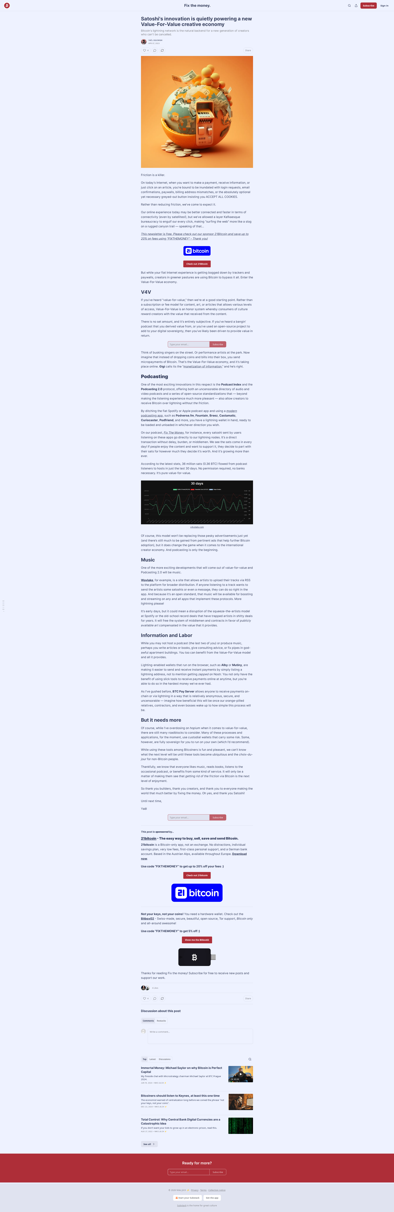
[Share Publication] (356, 5)
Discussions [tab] (164, 1059)
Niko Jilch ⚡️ (160, 1083)
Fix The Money (174, 432)
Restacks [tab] (161, 1020)
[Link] (136, 291)
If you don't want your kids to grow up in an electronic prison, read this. (179, 1127)
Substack (181, 1205)
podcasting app (152, 415)
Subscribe (368, 5)
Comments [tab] (148, 1020)
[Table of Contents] (3, 606)
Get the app (212, 1197)
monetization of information (202, 366)
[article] (197, 1077)
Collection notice (216, 1190)
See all (147, 1144)
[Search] (349, 5)
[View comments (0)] (155, 50)
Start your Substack (188, 1197)
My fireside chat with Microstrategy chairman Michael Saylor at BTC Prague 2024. (181, 1078)
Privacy (194, 1190)
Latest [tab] (152, 1059)
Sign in (384, 5)
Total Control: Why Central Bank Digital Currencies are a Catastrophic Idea (180, 1121)
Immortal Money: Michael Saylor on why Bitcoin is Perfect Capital (181, 1070)
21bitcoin (148, 838)
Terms (203, 1190)
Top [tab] (144, 1059)
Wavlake (147, 580)
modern (231, 411)
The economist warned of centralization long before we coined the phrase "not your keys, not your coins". (182, 1101)
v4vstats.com (197, 527)
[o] (241, 1074)
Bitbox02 (147, 918)
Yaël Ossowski (155, 40)
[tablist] (154, 1021)
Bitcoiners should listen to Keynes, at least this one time (180, 1095)
